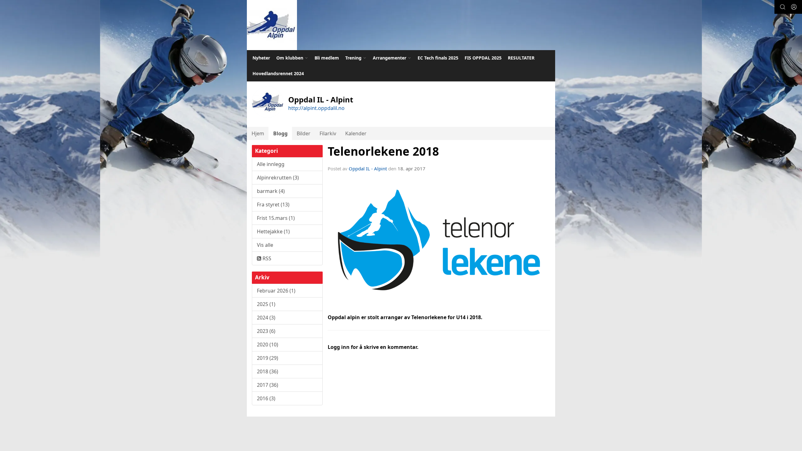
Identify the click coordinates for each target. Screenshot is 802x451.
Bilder (303, 133)
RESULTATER (521, 58)
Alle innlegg (270, 164)
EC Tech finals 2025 (438, 58)
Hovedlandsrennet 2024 (278, 73)
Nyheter (261, 58)
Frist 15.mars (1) (276, 218)
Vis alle (265, 244)
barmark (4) (271, 191)
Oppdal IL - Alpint (368, 168)
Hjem (258, 133)
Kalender (356, 133)
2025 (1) (266, 304)
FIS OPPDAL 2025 (483, 58)
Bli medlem (327, 58)
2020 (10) (267, 344)
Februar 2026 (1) (276, 290)
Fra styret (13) (273, 204)
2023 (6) (266, 331)
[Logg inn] (793, 7)
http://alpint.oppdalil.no (316, 108)
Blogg (280, 133)
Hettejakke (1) (273, 231)
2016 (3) (266, 398)
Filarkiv (328, 133)
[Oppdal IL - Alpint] (272, 25)
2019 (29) (267, 358)
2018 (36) (267, 371)
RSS (266, 258)
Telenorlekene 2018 (383, 151)
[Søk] (782, 7)
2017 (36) (267, 384)
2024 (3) (266, 317)
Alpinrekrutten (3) (278, 177)
